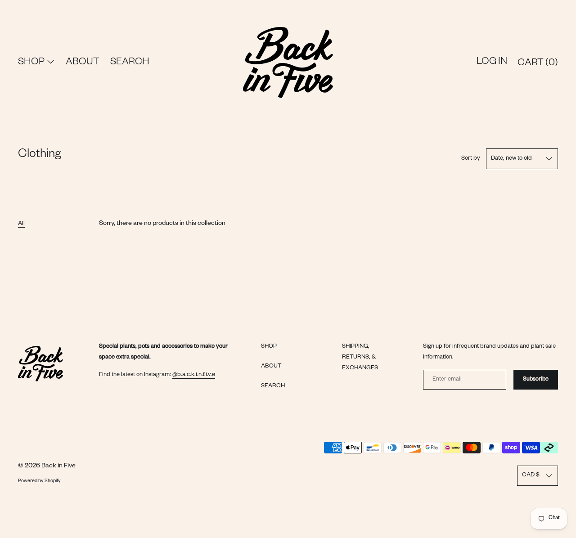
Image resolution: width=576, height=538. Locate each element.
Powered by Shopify (39, 481)
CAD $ (531, 475)
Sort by (470, 159)
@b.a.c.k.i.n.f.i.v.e (193, 375)
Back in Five (58, 466)
